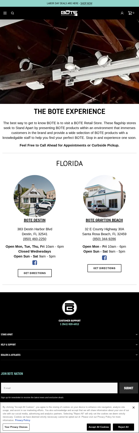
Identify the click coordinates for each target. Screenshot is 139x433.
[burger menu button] (5, 13)
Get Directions (35, 273)
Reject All (123, 427)
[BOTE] (69, 13)
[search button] (13, 13)
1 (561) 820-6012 (69, 324)
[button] (132, 13)
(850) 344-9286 (104, 239)
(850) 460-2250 (34, 239)
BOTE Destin (35, 220)
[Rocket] (34, 263)
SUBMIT (128, 388)
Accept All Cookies (99, 427)
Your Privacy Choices (16, 427)
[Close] (133, 407)
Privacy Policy (22, 420)
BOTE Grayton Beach (104, 220)
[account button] (123, 13)
